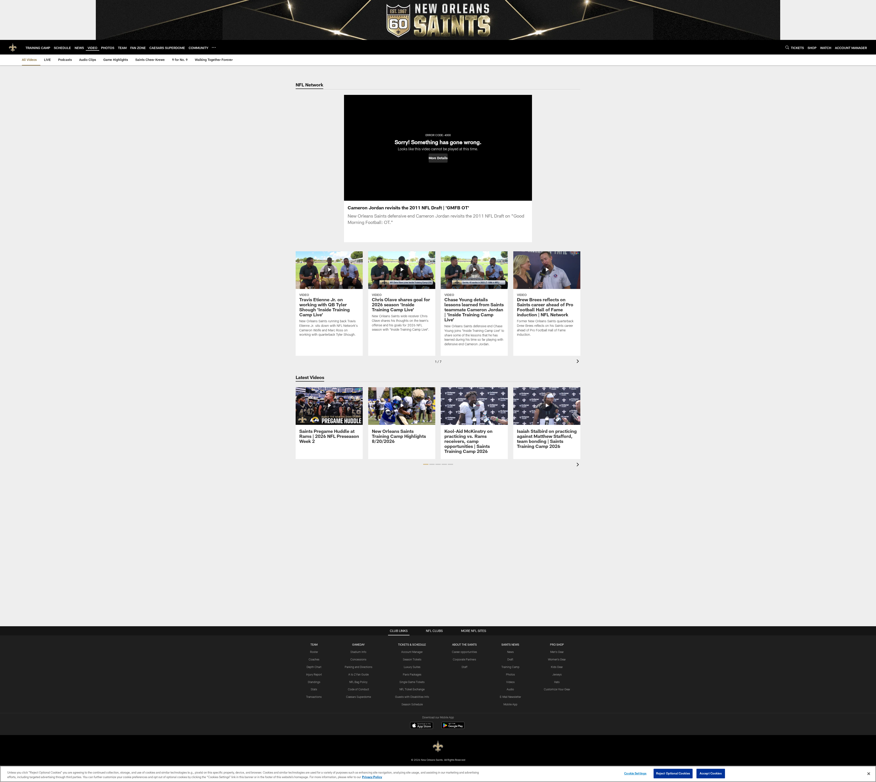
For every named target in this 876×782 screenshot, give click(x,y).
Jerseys (557, 674)
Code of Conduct (358, 689)
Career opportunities (464, 651)
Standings (314, 681)
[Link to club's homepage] (12, 47)
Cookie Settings (635, 773)
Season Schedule (412, 704)
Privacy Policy (372, 777)
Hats (557, 681)
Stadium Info (358, 651)
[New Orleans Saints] (438, 746)
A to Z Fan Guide (358, 674)
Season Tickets (412, 659)
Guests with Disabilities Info (412, 696)
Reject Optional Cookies (673, 773)
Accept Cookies (711, 773)
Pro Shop (557, 644)
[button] (438, 158)
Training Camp (510, 666)
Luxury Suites (412, 666)
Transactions (314, 696)
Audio (510, 689)
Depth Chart (314, 666)
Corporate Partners (464, 659)
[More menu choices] (214, 47)
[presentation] (578, 361)
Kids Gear (557, 666)
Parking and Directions (358, 666)
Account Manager (412, 651)
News (510, 651)
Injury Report (314, 674)
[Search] (787, 47)
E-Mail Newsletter (510, 696)
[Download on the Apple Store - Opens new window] (421, 726)
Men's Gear (557, 651)
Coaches (314, 659)
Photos (510, 674)
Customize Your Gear (557, 689)
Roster (314, 651)
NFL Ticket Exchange (412, 689)
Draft (510, 659)
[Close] (869, 774)
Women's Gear (557, 659)
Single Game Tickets (412, 681)
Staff (464, 666)
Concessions (358, 659)
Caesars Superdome (358, 696)
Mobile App (510, 704)
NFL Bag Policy (358, 681)
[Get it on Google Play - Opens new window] (452, 727)
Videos (510, 681)
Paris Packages (412, 674)
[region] (438, 774)
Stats (314, 689)
